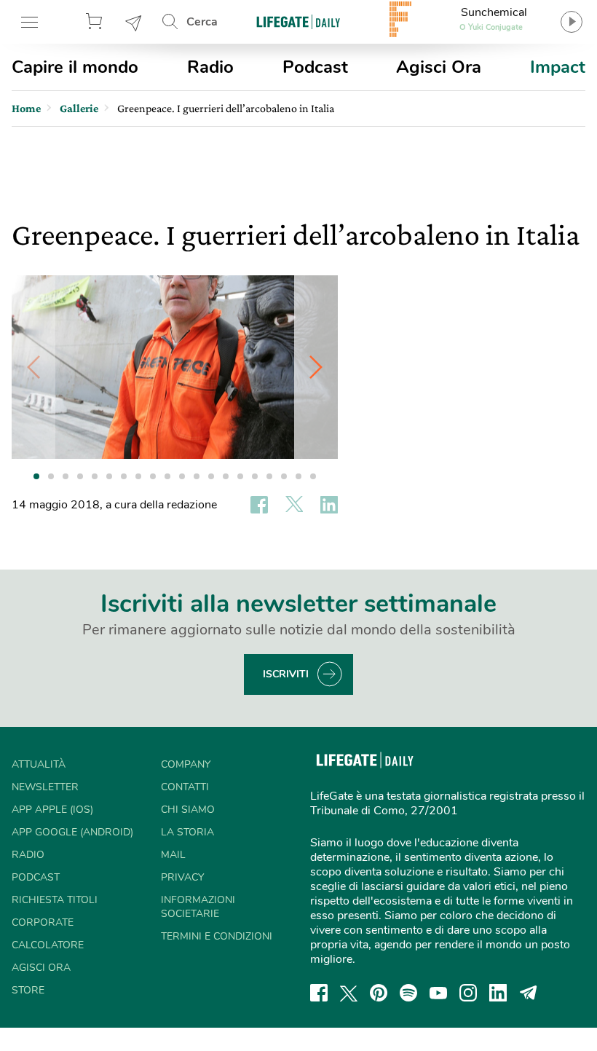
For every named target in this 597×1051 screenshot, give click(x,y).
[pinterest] (378, 992)
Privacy (182, 877)
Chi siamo (188, 809)
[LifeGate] (298, 21)
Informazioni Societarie (198, 907)
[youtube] (438, 992)
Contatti (185, 787)
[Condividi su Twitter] (294, 504)
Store (96, 22)
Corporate (43, 922)
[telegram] (528, 992)
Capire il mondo (75, 67)
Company (185, 764)
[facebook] (319, 992)
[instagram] (468, 992)
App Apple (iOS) (52, 809)
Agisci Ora (438, 67)
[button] (316, 367)
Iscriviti (286, 674)
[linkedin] (498, 992)
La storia (187, 832)
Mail (173, 855)
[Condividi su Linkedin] (329, 504)
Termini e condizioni (216, 936)
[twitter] (348, 992)
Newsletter (134, 22)
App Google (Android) (72, 832)
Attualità (39, 764)
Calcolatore (48, 945)
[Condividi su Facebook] (259, 504)
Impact (557, 67)
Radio (210, 67)
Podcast (315, 67)
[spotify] (408, 992)
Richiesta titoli (55, 900)
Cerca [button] (202, 22)
